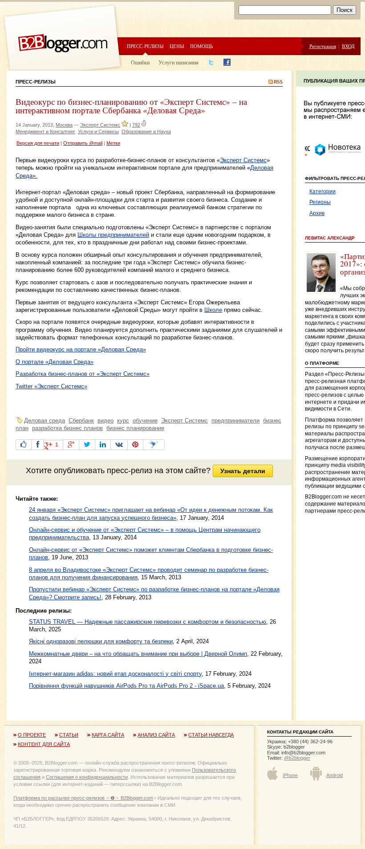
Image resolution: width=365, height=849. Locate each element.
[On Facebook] (37, 444)
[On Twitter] (87, 444)
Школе (213, 310)
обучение (145, 420)
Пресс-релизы (145, 46)
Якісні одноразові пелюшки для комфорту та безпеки (101, 641)
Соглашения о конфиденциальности (87, 777)
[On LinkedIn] (103, 444)
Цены (177, 46)
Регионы (320, 202)
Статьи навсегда (211, 734)
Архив (316, 213)
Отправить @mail (82, 143)
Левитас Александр (330, 237)
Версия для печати (37, 143)
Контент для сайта (44, 744)
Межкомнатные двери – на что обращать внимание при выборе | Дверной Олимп (138, 653)
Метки (113, 143)
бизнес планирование (135, 428)
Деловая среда (44, 420)
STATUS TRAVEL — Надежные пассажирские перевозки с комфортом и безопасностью (147, 621)
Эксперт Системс (100, 125)
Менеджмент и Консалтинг (45, 131)
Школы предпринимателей (113, 234)
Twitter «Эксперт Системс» (51, 386)
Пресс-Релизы (36, 81)
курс (123, 420)
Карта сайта (108, 734)
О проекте (32, 734)
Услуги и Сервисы (98, 131)
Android (334, 775)
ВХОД (348, 46)
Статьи (68, 734)
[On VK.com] (119, 444)
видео (105, 420)
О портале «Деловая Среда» (54, 362)
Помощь (201, 46)
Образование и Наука (146, 131)
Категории (322, 191)
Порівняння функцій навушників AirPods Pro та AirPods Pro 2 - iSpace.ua (126, 685)
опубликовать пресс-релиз (103, 470)
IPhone (290, 775)
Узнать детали (242, 470)
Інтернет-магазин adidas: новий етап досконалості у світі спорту (115, 673)
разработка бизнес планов (67, 428)
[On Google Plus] (71, 444)
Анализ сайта (156, 734)
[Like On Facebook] (24, 444)
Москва (64, 125)
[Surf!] (154, 444)
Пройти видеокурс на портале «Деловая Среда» (81, 349)
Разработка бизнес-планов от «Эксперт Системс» (83, 374)
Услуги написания (178, 62)
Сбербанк (81, 420)
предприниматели (235, 420)
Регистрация (322, 46)
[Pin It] (135, 444)
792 (136, 125)
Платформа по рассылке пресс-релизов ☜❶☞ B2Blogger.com (83, 798)
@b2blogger (297, 758)
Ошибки (140, 62)
